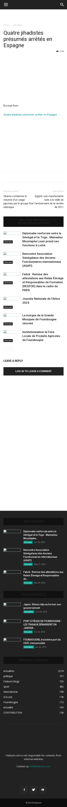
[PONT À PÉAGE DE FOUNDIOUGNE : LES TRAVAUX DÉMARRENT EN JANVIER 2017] (12, 625)
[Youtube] (42, 789)
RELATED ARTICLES (33, 220)
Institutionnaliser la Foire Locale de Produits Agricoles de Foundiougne (41, 336)
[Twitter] (33, 789)
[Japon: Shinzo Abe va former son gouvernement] (12, 609)
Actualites (17, 25)
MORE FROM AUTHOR (33, 223)
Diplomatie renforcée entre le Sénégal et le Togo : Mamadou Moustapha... (40, 535)
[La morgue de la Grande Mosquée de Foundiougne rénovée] (12, 319)
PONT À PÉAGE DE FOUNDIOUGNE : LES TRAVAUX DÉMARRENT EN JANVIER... (42, 624)
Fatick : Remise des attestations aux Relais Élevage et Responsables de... (43, 575)
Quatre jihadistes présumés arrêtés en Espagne (30, 114)
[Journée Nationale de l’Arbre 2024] (12, 303)
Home (6, 25)
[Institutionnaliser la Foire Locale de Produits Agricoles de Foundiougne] (12, 336)
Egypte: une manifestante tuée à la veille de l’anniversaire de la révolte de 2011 (49, 202)
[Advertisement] (33, 15)
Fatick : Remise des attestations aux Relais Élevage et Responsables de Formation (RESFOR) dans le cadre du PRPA (43, 282)
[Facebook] (24, 789)
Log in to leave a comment (33, 371)
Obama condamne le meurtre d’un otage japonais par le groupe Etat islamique (18, 202)
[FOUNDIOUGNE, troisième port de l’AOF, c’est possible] (12, 644)
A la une (8, 242)
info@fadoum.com (40, 766)
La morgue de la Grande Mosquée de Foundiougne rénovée (39, 319)
